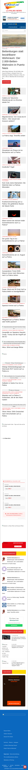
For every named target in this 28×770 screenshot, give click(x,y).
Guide (9, 303)
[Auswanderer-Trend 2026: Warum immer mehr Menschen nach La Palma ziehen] (14, 267)
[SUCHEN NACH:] (14, 30)
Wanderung (14, 95)
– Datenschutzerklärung (11, 754)
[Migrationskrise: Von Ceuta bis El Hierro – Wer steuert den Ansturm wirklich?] (14, 112)
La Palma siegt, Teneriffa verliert (13, 136)
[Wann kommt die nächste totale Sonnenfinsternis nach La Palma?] (14, 216)
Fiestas (10, 236)
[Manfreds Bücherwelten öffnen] (14, 693)
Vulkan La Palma (17, 179)
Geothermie (5, 179)
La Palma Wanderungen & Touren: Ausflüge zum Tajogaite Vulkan (18, 664)
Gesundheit (5, 199)
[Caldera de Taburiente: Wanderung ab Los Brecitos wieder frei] (14, 93)
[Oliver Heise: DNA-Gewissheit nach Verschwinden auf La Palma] (14, 406)
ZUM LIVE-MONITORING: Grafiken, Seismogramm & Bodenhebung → (14, 514)
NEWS (4, 24)
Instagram (16, 742)
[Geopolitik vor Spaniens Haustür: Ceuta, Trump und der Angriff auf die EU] (14, 328)
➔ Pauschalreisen (12, 27)
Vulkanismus (5, 180)
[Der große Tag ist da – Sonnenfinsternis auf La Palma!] (14, 235)
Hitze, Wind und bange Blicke (12, 347)
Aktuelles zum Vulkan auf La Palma (12, 631)
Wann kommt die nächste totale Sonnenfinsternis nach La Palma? (13, 223)
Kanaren (8, 165)
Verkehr (10, 381)
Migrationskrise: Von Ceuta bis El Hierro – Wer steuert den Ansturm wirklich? (14, 119)
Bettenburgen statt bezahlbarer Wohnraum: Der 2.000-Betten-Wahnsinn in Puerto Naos (13, 561)
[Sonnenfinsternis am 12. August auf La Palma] (14, 251)
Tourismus (11, 47)
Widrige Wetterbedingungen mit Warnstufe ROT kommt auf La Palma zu (13, 369)
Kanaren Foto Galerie (8, 736)
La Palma (7, 47)
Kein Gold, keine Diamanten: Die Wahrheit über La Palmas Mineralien (13, 185)
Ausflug (4, 95)
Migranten (15, 114)
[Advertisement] (14, 466)
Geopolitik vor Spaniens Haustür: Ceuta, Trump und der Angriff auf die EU (14, 334)
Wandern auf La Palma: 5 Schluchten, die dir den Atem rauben (12, 397)
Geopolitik (4, 114)
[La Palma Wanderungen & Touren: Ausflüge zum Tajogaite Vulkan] (6, 663)
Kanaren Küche (7, 730)
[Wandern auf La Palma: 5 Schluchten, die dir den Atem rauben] (14, 390)
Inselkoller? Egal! (8, 167)
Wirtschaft (18, 47)
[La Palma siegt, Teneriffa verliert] (14, 131)
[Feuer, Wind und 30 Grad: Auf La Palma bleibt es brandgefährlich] (14, 285)
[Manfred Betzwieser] (4, 560)
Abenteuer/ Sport (6, 392)
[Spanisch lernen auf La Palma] (14, 301)
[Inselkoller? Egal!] (14, 162)
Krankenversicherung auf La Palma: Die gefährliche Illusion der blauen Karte (13, 204)
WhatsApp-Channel (13, 745)
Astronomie (5, 148)
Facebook (4, 765)
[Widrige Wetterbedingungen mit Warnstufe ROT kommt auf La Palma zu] (14, 363)
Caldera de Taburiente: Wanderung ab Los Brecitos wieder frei (12, 100)
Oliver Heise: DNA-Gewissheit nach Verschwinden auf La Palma (13, 414)
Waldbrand (9, 287)
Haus (3, 47)
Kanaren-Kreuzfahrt (11, 379)
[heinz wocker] (4, 590)
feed (11, 766)
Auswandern (5, 269)
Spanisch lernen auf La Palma (13, 305)
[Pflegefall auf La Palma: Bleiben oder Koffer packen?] (14, 315)
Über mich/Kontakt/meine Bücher (11, 757)
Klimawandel (17, 269)
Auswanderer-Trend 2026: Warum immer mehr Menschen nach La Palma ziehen (13, 273)
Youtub (11, 765)
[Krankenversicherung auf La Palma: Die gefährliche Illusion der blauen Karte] (14, 197)
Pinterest (11, 742)
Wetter (14, 287)
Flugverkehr (9, 364)
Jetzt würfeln (18, 546)
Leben (17, 303)
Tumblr (22, 765)
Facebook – (6, 742)
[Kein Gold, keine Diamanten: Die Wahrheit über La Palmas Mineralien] (14, 177)
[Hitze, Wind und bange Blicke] (14, 343)
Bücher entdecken (14, 703)
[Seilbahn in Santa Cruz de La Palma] (14, 378)
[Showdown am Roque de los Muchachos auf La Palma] (14, 146)
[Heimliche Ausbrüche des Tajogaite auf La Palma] (6, 656)
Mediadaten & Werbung (9, 760)
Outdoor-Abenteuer (8, 733)
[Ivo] (4, 570)
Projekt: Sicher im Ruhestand (10, 748)
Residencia (15, 199)
